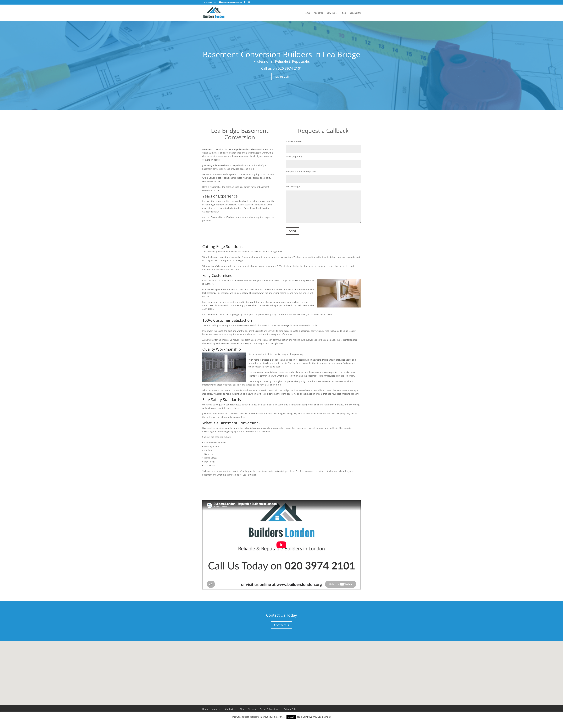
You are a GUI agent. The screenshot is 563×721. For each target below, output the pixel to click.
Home (307, 13)
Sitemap (252, 709)
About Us (318, 13)
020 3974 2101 (290, 68)
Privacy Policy (291, 709)
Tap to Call (281, 77)
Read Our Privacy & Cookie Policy (313, 716)
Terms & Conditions (270, 709)
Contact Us (355, 13)
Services (331, 13)
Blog (343, 13)
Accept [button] (291, 717)
